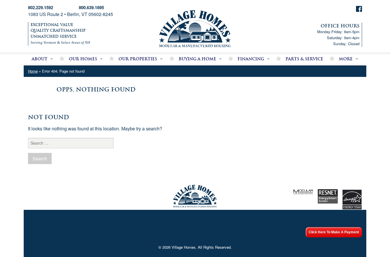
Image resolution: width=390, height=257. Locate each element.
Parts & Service (304, 58)
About (39, 58)
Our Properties (137, 58)
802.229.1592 (40, 7)
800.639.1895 (91, 7)
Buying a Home (197, 58)
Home (33, 71)
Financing (251, 58)
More (346, 58)
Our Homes (83, 58)
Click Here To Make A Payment (334, 232)
